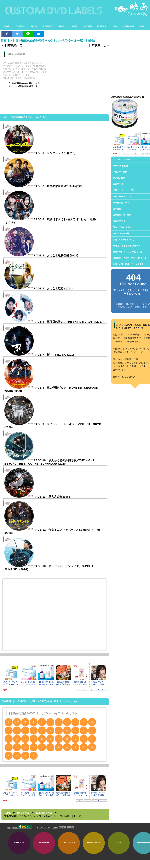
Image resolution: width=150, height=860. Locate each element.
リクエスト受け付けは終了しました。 (26, 86)
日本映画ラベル (44, 813)
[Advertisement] (80, 68)
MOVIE (61, 26)
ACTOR (74, 26)
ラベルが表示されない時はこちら (24, 83)
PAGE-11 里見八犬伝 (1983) (52, 496)
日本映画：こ (14, 45)
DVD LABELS (128, 26)
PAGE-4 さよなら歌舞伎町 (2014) (56, 255)
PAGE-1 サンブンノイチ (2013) (54, 153)
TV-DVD (34, 26)
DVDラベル (23, 813)
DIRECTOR (101, 26)
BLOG (142, 26)
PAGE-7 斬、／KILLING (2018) (54, 354)
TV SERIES (20, 26)
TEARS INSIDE (44, 843)
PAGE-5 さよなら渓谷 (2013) (53, 288)
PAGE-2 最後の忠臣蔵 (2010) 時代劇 (58, 186)
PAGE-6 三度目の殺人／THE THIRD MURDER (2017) (69, 321)
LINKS (115, 26)
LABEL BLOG (19, 843)
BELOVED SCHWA (93, 843)
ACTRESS (88, 26)
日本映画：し (97, 45)
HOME (6, 26)
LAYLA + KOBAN (69, 843)
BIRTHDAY (47, 26)
